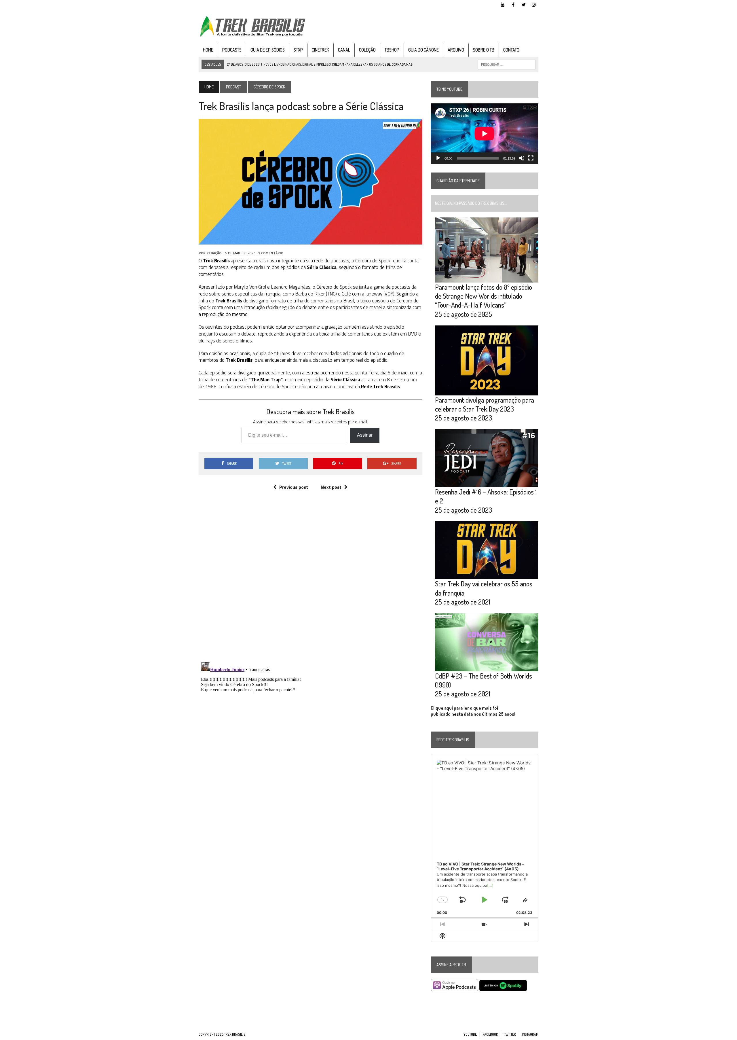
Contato (511, 50)
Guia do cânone (423, 50)
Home (208, 50)
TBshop (392, 50)
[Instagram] (533, 4)
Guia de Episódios (267, 50)
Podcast (233, 86)
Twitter (510, 1034)
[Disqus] (310, 582)
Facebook (490, 1034)
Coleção (367, 50)
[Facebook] (513, 4)
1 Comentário (270, 253)
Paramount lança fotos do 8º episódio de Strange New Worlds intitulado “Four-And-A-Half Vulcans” (483, 296)
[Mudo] (522, 158)
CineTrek (320, 50)
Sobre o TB (483, 50)
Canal (344, 50)
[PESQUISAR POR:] (506, 64)
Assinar (365, 435)
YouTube (470, 1034)
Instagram (530, 1034)
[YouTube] (502, 4)
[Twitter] (523, 4)
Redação (213, 253)
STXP (298, 50)
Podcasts (232, 50)
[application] (484, 133)
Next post (331, 487)
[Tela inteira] (531, 158)
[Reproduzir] (438, 158)
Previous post (293, 487)
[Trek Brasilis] (252, 26)
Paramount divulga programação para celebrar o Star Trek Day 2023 (484, 404)
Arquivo (456, 50)
